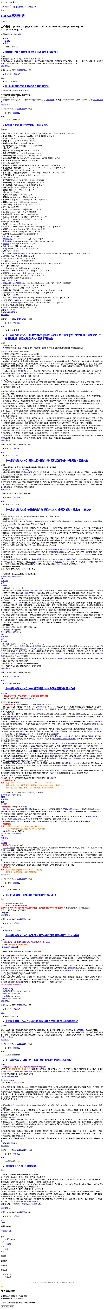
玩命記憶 (6, 244)
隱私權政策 (63, 1282)
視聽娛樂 (17, 34)
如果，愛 (6, 258)
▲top (2, 78)
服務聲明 (71, 1282)
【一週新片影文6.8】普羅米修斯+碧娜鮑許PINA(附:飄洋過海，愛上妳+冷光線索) (48, 509)
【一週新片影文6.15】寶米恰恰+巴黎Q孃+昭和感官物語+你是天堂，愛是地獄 (46, 460)
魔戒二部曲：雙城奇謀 (11, 298)
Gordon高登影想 (13, 16)
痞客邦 (19, 70)
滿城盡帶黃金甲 (8, 241)
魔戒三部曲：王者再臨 (11, 283)
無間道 (5, 307)
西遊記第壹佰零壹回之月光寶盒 (64, 739)
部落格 (7, 41)
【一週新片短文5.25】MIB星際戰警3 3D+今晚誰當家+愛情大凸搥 (40, 688)
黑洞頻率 (54, 734)
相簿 (6, 38)
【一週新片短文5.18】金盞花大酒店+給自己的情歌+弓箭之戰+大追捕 (42, 935)
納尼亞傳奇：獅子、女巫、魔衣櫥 (15, 253)
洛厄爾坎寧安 (80, 714)
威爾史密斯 (37, 721)
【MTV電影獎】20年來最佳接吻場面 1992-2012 (30, 895)
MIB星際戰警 (12, 717)
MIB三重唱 (23, 763)
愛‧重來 (23, 734)
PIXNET (37, 1282)
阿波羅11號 (93, 736)
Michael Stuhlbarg (11, 761)
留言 (23, 70)
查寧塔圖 (92, 731)
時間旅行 (97, 729)
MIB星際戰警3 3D (38, 707)
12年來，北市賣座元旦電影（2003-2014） (27, 125)
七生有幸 (56, 744)
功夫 (4, 268)
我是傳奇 (65, 748)
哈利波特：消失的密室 (11, 302)
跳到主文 (4, 21)
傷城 (4, 249)
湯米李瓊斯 (15, 721)
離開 (11, 1307)
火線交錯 (6, 246)
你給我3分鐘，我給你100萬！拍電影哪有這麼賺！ (31, 52)
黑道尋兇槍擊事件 (65, 763)
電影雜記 (16, 74)
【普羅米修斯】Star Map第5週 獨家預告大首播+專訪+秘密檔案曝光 (41, 1021)
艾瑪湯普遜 (76, 758)
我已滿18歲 (5, 1307)
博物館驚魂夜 (7, 239)
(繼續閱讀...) (5, 66)
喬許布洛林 (48, 753)
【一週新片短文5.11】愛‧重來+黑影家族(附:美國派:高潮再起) (38, 1060)
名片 (6, 43)
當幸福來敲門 (36, 748)
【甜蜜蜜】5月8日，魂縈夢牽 (21, 1166)
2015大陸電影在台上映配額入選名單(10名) (27, 86)
